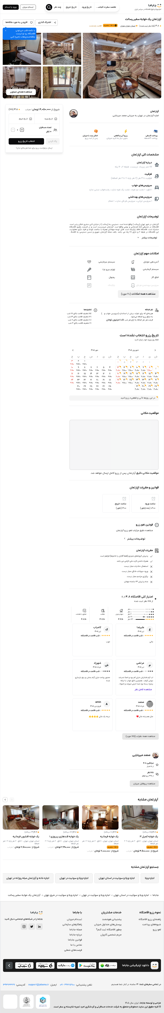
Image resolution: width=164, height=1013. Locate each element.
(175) (147, 26)
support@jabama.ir (38, 984)
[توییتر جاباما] (32, 926)
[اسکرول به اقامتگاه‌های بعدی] (5, 799)
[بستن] (5, 30)
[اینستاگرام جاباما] (24, 926)
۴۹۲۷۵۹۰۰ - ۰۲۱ (67, 984)
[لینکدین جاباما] (39, 926)
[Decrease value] (13, 130)
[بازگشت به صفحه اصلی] (9, 965)
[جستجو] (49, 7)
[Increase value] (22, 130)
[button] (122, 65)
